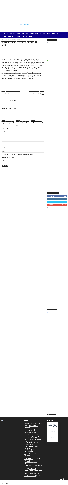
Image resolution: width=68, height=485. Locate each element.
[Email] (15, 50)
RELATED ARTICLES (6, 108)
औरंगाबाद (6, 39)
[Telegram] (5, 20)
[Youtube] (11, 20)
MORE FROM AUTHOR (16, 108)
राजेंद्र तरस (32, 468)
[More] (27, 50)
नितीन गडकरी (28, 442)
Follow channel (27, 36)
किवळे (35, 432)
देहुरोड (25, 439)
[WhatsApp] (9, 20)
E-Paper (4, 36)
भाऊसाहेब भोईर (29, 458)
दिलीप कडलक (27, 437)
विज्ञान (44, 33)
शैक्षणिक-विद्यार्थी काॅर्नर (34, 33)
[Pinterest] (9, 50)
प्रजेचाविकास (29, 453)
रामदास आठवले (38, 471)
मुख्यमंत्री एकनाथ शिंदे (31, 463)
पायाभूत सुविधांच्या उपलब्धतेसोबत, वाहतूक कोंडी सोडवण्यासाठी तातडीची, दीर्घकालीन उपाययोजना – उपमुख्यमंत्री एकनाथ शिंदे (8, 123)
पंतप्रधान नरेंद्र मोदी (27, 444)
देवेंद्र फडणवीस (35, 437)
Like (65, 196)
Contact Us (18, 36)
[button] (65, 34)
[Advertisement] (34, 9)
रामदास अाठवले (29, 471)
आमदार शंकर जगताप (29, 430)
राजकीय (23, 33)
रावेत (26, 473)
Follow (64, 199)
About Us (10, 36)
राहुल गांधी (26, 475)
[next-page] (43, 108)
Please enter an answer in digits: (8, 157)
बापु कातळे (27, 456)
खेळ (40, 33)
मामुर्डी (29, 460)
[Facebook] (1, 20)
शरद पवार (38, 475)
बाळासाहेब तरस (35, 456)
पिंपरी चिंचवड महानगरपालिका (30, 450)
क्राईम (27, 33)
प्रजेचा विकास (35, 453)
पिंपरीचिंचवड (36, 446)
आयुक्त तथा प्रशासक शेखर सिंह (29, 432)
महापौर (25, 460)
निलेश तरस (36, 442)
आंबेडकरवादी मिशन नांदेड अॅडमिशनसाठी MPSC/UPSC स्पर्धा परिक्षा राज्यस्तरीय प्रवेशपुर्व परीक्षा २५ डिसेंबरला (34, 93)
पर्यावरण (32, 444)
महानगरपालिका (37, 458)
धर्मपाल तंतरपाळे (32, 439)
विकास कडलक (32, 475)
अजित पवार (27, 428)
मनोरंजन (53, 33)
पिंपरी (35, 444)
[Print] (18, 50)
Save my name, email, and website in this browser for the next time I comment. (18, 154)
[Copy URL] (24, 50)
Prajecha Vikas (5, 46)
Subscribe (64, 204)
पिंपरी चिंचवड (29, 447)
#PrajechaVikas (33, 423)
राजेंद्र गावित (26, 468)
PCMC (26, 425)
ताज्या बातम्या (12, 33)
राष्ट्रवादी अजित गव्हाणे (34, 473)
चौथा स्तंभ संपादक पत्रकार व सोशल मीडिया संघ (32, 434)
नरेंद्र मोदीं (38, 439)
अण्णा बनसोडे (33, 427)
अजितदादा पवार (33, 425)
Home (4, 33)
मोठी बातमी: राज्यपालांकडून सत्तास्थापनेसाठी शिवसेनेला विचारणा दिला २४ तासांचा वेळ (11, 92)
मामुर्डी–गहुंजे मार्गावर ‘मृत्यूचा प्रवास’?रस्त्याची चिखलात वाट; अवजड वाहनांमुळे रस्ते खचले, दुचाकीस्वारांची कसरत (37, 123)
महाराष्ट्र (18, 33)
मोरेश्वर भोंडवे (37, 466)
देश (7, 33)
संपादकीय (48, 33)
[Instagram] (3, 20)
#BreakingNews (27, 423)
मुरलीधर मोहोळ (28, 465)
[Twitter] (7, 20)
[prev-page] (41, 108)
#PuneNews (40, 423)
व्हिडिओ (58, 33)
